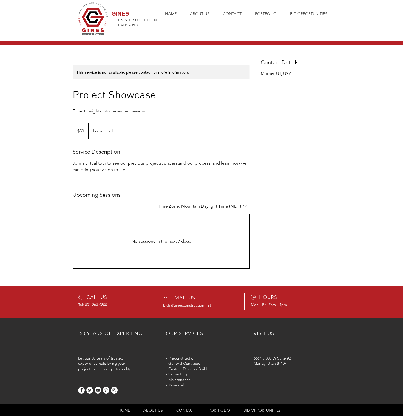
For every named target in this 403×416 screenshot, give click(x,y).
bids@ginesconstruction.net (187, 305)
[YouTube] (98, 390)
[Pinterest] (106, 390)
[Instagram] (114, 390)
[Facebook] (81, 390)
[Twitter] (89, 390)
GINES (120, 14)
